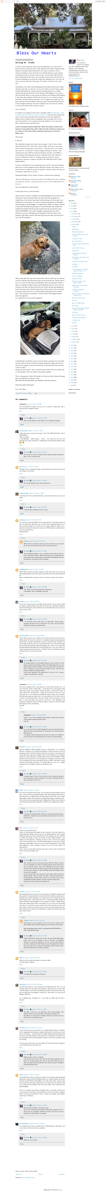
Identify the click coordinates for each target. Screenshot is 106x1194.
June (73, 328)
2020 (72, 350)
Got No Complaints (77, 276)
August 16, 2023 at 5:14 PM (39, 452)
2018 (72, 356)
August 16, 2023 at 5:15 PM (39, 507)
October (74, 219)
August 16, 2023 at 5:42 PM (39, 1105)
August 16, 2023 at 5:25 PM (39, 774)
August (74, 224)
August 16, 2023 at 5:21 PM (39, 660)
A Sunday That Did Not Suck (80, 261)
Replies (23, 415)
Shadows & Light (75, 176)
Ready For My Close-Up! (79, 315)
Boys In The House (77, 241)
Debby (21, 1075)
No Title (74, 300)
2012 (72, 372)
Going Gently (74, 185)
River (20, 828)
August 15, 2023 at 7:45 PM (36, 493)
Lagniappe (75, 264)
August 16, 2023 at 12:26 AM (33, 747)
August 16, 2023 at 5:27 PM (39, 811)
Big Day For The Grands (78, 298)
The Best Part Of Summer (79, 317)
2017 (72, 358)
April (73, 334)
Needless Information (77, 273)
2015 (72, 364)
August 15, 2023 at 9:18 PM (34, 684)
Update (74, 227)
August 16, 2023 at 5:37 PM (39, 971)
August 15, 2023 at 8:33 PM (36, 635)
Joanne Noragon (24, 493)
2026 (72, 203)
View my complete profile (75, 78)
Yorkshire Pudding (75, 181)
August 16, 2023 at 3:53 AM (36, 920)
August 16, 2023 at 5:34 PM (39, 860)
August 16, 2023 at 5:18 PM (39, 587)
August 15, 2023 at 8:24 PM (36, 569)
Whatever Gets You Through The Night (79, 286)
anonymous (22, 520)
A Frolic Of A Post (77, 238)
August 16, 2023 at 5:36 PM (39, 936)
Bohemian (22, 747)
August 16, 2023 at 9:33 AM (31, 958)
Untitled (74, 322)
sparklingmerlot (23, 569)
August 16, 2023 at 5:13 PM (39, 418)
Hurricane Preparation (78, 232)
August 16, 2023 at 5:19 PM (39, 619)
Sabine (21, 790)
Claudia (21, 601)
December (75, 214)
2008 (72, 382)
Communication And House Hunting (79, 254)
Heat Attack (75, 305)
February (74, 339)
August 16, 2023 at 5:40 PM (39, 1054)
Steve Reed (22, 1028)
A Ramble (74, 266)
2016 (72, 361)
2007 (72, 385)
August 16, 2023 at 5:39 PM (39, 1009)
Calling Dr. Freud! (77, 278)
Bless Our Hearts (36, 53)
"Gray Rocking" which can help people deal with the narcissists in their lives (39, 114)
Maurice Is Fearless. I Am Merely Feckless (79, 282)
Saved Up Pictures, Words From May (80, 244)
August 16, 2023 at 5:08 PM (38, 715)
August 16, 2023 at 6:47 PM (36, 1123)
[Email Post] (35, 393)
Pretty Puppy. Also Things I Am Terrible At (80, 258)
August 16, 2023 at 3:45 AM (32, 891)
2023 (72, 211)
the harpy (73, 193)
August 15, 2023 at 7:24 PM (35, 431)
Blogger (60, 1190)
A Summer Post (76, 320)
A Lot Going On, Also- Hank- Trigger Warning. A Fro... (80, 270)
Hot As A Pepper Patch (78, 303)
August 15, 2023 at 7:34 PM (30, 466)
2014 (72, 366)
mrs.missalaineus (24, 1123)
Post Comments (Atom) (29, 1177)
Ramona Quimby (24, 635)
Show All (87, 197)
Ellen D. (21, 958)
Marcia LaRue (23, 431)
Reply (21, 411)
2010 (72, 377)
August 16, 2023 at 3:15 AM (30, 828)
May (73, 331)
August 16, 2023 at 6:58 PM (39, 1137)
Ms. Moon (26, 418)
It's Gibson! (75, 312)
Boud (20, 467)
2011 (72, 374)
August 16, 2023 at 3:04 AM (31, 790)
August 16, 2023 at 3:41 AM (36, 541)
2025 (72, 206)
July (73, 326)
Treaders (26, 541)
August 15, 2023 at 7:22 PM (34, 404)
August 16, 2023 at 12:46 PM (31, 1074)
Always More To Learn (78, 248)
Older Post (62, 1174)
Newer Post (19, 1174)
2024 (72, 208)
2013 (72, 369)
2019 (72, 353)
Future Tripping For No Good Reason (80, 235)
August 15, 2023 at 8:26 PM (31, 601)
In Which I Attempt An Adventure (78, 290)
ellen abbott (22, 984)
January (74, 342)
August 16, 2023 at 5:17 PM (39, 551)
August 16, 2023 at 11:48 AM (34, 1027)
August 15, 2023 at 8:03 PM (33, 520)
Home (40, 1174)
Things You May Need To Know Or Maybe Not (80, 294)
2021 (72, 348)
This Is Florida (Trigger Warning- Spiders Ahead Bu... (80, 309)
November (75, 216)
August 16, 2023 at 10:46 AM (34, 984)
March (74, 336)
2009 (72, 380)
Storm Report (75, 229)
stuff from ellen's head (76, 189)
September (75, 221)
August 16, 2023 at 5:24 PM (39, 727)
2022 (72, 345)
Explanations (75, 250)
